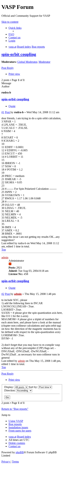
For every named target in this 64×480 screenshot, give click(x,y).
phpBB (20, 452)
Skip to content (9, 21)
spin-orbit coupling (18, 54)
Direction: (10, 390)
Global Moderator (27, 61)
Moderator (44, 61)
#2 (2, 293)
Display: (9, 387)
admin (4, 257)
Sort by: (33, 387)
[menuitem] (11, 34)
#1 (2, 112)
